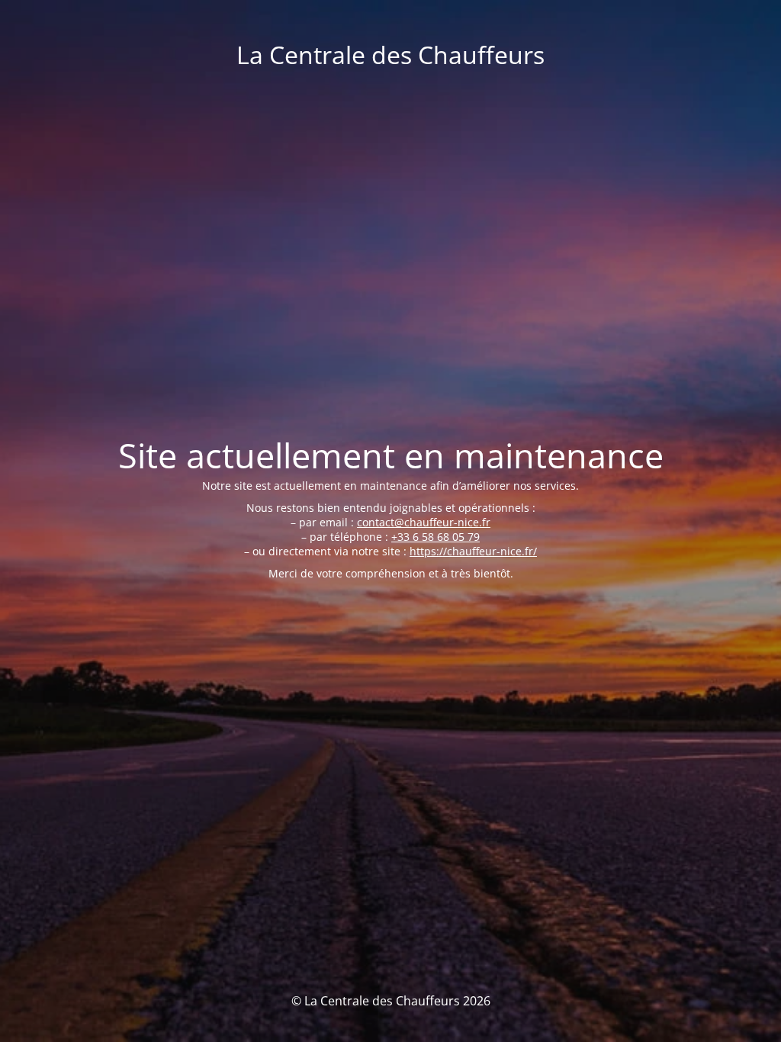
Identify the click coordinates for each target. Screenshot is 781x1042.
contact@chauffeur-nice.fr (423, 522)
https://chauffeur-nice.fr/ (473, 551)
